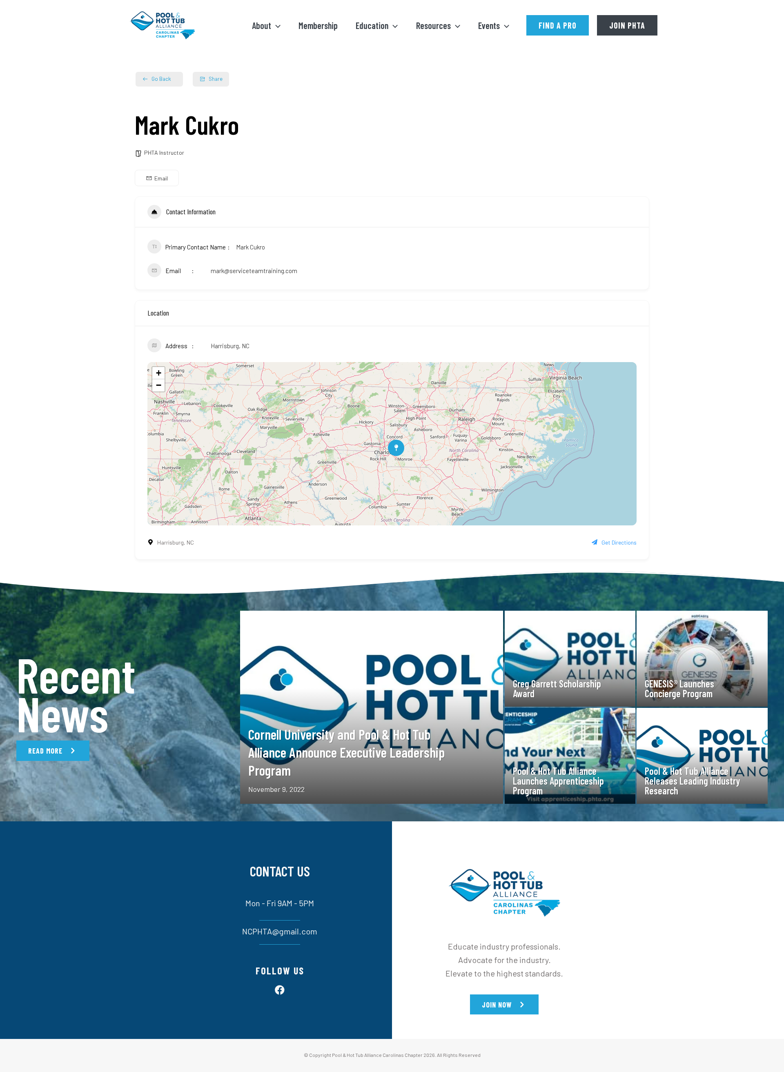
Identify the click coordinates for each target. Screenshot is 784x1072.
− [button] (158, 385)
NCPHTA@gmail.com (279, 931)
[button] (276, 25)
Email (161, 178)
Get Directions (619, 542)
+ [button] (158, 373)
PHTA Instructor (164, 152)
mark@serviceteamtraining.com (254, 270)
